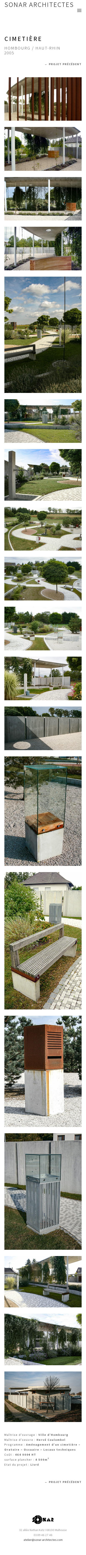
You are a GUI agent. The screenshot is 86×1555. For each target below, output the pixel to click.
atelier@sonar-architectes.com (43, 1540)
